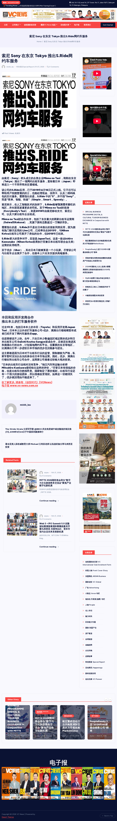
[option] (17, 725)
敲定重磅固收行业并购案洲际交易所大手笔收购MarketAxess (44, 728)
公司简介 (15, 27)
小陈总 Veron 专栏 (92, 596)
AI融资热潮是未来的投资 (94, 298)
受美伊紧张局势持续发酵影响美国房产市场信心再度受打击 (99, 728)
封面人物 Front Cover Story (96, 573)
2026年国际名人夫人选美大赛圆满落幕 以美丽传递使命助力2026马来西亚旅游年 (96, 272)
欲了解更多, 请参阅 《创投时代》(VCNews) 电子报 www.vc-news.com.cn (27, 386)
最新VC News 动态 (48, 27)
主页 (6, 27)
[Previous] (106, 702)
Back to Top (108, 818)
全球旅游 (88, 642)
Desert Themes (8, 820)
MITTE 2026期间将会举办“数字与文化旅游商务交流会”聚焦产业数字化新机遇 (97, 235)
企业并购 (88, 653)
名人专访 (88, 613)
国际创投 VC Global (93, 585)
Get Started (108, 28)
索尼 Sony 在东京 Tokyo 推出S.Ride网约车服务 (62, 44)
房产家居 (88, 636)
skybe (46, 475)
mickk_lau (10, 69)
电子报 (76, 27)
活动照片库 (65, 27)
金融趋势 (88, 648)
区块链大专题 (90, 625)
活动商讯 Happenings (93, 670)
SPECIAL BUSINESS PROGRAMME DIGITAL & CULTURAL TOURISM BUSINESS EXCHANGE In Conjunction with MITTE (96, 220)
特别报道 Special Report (25, 69)
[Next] (110, 702)
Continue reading (48, 503)
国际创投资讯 (41, 718)
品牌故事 (88, 659)
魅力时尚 (88, 619)
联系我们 (87, 27)
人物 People (90, 607)
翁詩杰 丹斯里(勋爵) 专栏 (95, 602)
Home (39, 44)
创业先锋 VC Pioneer (93, 682)
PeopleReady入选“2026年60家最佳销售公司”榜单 (71, 728)
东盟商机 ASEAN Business (95, 579)
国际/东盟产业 (90, 630)
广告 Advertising (92, 590)
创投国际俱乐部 (30, 27)
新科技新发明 (90, 676)
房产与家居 (67, 718)
